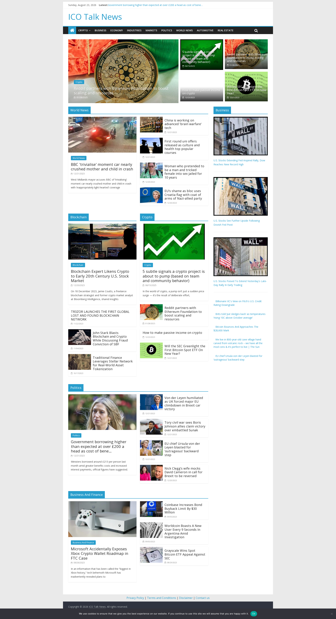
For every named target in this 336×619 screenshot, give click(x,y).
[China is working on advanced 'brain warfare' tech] (151, 119)
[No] (331, 614)
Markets (151, 30)
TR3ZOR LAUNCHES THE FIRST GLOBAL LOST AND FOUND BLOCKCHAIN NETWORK (100, 315)
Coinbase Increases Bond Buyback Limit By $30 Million (183, 508)
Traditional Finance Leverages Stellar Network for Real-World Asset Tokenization (113, 363)
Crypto (83, 30)
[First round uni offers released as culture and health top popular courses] (151, 140)
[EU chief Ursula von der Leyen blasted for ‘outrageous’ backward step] (151, 442)
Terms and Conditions (161, 598)
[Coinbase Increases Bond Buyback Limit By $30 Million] (151, 503)
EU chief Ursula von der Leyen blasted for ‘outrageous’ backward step (182, 449)
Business (100, 30)
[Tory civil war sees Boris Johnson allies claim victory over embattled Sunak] (151, 421)
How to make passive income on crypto (201, 91)
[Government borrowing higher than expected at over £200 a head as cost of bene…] (102, 396)
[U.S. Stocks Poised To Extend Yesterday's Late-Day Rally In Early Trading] (241, 239)
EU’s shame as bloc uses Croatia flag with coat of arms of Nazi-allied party (183, 194)
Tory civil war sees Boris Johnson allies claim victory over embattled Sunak (184, 426)
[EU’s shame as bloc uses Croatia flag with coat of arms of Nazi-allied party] (151, 189)
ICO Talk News (95, 16)
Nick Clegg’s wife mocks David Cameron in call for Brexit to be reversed (183, 472)
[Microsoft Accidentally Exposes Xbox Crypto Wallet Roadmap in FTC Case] (102, 503)
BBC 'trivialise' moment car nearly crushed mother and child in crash (146, 5)
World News (184, 30)
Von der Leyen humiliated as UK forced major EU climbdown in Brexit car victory (183, 403)
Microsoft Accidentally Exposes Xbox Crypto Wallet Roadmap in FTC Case (99, 553)
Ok (253, 613)
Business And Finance (83, 542)
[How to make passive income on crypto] (201, 74)
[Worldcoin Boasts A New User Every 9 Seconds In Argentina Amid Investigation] (151, 524)
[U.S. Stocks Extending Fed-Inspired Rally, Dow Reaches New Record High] (241, 118)
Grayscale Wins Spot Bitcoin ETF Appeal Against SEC (184, 554)
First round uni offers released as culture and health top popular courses (182, 147)
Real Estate (225, 30)
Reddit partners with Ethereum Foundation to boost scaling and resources (121, 90)
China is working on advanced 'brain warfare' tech (183, 124)
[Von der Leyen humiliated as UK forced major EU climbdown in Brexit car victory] (151, 396)
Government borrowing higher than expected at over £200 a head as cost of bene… (98, 446)
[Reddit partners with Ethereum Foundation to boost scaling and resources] (123, 41)
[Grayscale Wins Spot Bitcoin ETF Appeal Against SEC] (151, 549)
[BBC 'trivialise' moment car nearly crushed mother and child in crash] (102, 119)
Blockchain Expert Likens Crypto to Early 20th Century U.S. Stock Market (100, 276)
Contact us (203, 598)
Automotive (205, 30)
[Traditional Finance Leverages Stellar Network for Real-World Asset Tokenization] (79, 356)
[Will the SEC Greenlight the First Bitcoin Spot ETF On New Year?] (246, 74)
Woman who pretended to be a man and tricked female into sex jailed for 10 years (184, 171)
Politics (166, 30)
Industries (134, 30)
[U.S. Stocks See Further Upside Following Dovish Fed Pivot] (241, 179)
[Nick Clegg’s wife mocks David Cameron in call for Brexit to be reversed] (151, 467)
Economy (116, 30)
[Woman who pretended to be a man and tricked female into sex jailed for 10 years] (151, 165)
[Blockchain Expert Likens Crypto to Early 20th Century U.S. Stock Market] (102, 226)
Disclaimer (186, 598)
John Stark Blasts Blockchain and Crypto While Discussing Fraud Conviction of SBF (110, 338)
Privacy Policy (135, 598)
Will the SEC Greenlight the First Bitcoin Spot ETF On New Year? (246, 90)
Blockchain (78, 265)
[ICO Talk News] (72, 30)
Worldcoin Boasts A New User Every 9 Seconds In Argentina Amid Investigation (182, 531)
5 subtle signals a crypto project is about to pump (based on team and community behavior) (198, 57)
